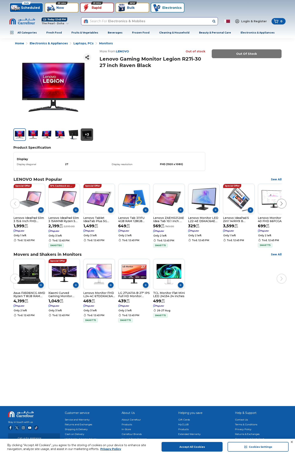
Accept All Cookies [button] (192, 446)
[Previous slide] (11, 199)
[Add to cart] (41, 210)
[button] (291, 442)
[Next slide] (277, 199)
